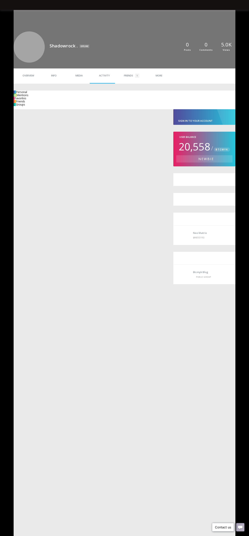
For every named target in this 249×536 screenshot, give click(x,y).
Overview (28, 75)
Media (79, 75)
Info (54, 75)
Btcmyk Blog (200, 272)
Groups (20, 104)
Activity (104, 75)
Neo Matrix (200, 233)
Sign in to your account (195, 120)
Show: (17, 107)
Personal (21, 92)
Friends (131, 75)
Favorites (20, 98)
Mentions (22, 95)
